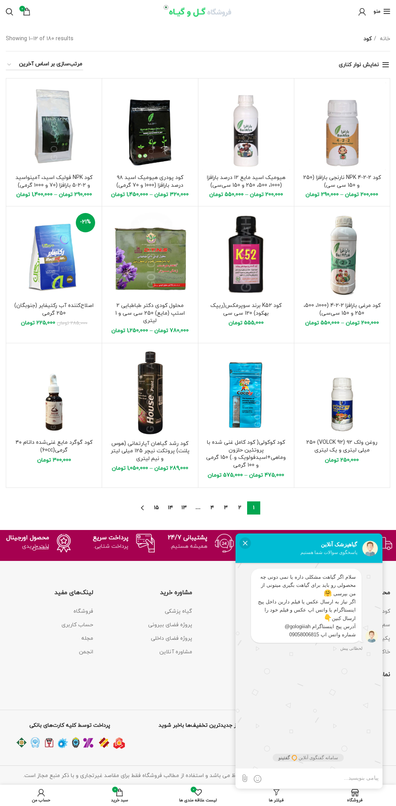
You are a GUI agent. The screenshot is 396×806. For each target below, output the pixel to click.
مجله (87, 638)
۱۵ (156, 507)
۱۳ (184, 507)
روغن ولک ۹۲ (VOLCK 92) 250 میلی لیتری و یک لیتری (341, 446)
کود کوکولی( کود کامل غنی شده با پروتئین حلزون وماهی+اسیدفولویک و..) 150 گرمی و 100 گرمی (246, 454)
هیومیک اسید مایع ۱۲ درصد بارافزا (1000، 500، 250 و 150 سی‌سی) (246, 181)
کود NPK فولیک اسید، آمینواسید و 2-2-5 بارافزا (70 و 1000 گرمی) (53, 181)
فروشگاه (83, 611)
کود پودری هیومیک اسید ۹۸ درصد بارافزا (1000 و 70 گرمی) (149, 181)
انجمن (86, 652)
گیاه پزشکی (178, 611)
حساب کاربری (77, 625)
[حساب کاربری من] (362, 11)
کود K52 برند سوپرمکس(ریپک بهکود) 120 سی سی (246, 309)
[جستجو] (9, 11)
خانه (384, 39)
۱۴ (170, 507)
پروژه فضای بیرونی (170, 625)
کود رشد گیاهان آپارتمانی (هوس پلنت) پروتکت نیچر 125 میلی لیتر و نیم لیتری (150, 451)
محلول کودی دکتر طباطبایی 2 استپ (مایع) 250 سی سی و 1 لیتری (150, 313)
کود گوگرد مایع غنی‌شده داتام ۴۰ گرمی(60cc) (53, 446)
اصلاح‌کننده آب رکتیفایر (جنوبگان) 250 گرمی (54, 309)
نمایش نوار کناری (359, 64)
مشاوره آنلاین (175, 652)
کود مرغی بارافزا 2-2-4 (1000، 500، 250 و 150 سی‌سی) (342, 309)
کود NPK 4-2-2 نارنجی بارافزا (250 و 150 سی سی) (342, 181)
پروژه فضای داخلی (171, 638)
